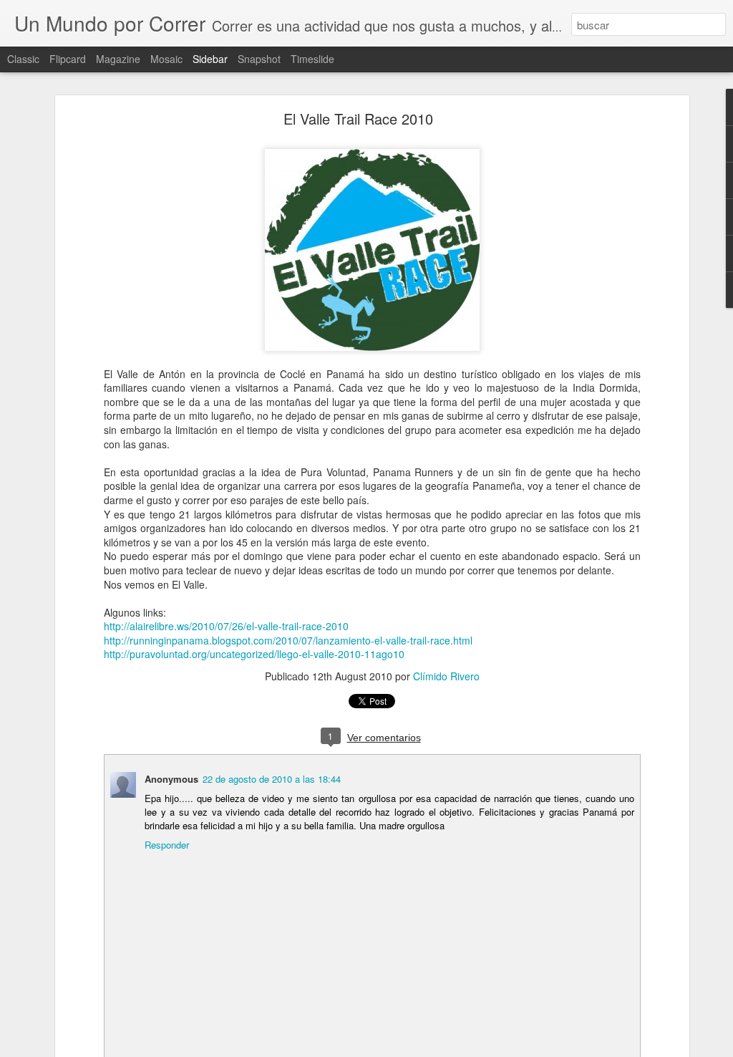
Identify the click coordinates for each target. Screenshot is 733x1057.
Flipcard (67, 59)
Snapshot (259, 59)
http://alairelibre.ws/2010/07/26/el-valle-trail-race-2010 (226, 626)
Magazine (118, 59)
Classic (23, 59)
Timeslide (312, 59)
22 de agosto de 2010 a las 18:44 (272, 779)
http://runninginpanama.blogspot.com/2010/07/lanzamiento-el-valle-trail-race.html (288, 640)
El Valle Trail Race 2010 (358, 118)
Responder (167, 844)
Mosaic (166, 59)
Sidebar (210, 59)
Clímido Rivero (446, 676)
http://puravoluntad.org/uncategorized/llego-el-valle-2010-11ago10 (254, 654)
